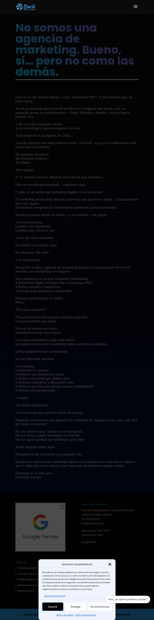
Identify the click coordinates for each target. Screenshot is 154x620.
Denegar (76, 606)
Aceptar (52, 606)
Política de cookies (64, 614)
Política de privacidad (85, 614)
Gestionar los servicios (54, 595)
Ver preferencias (100, 606)
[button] (110, 564)
